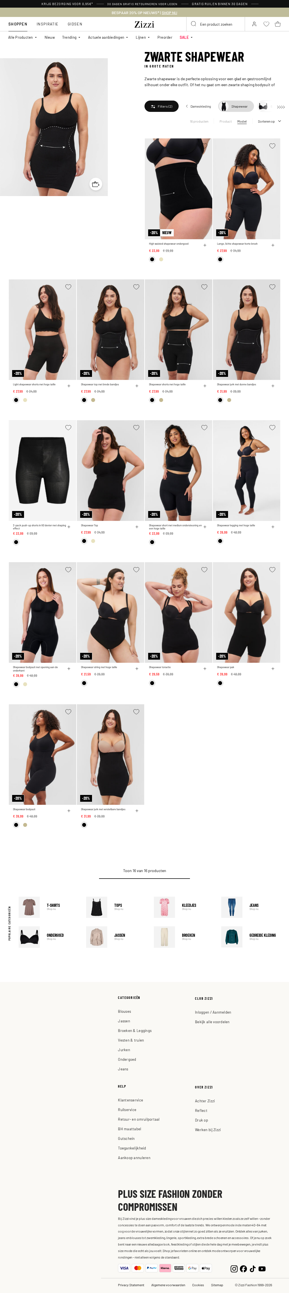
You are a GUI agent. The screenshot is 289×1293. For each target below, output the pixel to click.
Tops (115, 907)
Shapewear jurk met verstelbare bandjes (103, 809)
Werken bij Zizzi (208, 1129)
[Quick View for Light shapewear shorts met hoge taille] (69, 386)
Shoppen (17, 23)
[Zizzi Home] (144, 23)
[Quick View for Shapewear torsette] (205, 669)
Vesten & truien (131, 1040)
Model (242, 121)
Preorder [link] (164, 37)
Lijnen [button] (141, 37)
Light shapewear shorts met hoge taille (34, 384)
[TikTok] (252, 1268)
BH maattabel (129, 1128)
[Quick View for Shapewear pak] (273, 669)
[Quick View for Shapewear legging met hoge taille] (273, 527)
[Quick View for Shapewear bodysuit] (69, 811)
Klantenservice (130, 1100)
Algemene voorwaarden (168, 1285)
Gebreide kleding (251, 937)
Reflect (201, 1110)
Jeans (251, 907)
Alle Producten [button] (20, 37)
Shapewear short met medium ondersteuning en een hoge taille (175, 527)
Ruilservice (127, 1109)
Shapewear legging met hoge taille (236, 525)
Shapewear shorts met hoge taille (167, 384)
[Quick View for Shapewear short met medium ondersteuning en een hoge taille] (205, 527)
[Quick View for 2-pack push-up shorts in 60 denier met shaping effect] (69, 527)
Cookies (198, 1285)
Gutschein (126, 1138)
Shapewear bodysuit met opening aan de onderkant (35, 669)
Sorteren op (266, 121)
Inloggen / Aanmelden (213, 1012)
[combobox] (216, 24)
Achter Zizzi (205, 1100)
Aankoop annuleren (134, 1157)
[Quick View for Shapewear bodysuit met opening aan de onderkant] (69, 669)
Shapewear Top (89, 525)
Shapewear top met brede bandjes (100, 384)
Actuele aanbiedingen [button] (106, 37)
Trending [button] (69, 37)
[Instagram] (234, 1268)
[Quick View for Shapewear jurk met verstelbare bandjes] (137, 811)
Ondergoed (48, 937)
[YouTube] (262, 1268)
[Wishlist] (204, 145)
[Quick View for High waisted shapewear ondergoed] (205, 245)
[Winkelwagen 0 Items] (277, 24)
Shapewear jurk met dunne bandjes (236, 384)
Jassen (115, 937)
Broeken (183, 937)
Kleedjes (183, 907)
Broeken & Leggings (135, 1030)
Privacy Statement (131, 1285)
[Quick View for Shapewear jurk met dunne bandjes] (273, 386)
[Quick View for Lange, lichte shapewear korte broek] (273, 245)
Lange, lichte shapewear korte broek (237, 243)
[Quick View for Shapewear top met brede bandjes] (137, 386)
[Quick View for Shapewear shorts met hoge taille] (205, 386)
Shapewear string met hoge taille (99, 667)
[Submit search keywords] (194, 24)
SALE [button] (184, 37)
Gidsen (75, 23)
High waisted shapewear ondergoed (169, 243)
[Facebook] (243, 1268)
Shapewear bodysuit (24, 809)
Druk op (201, 1120)
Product (226, 121)
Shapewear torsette (160, 667)
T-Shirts (48, 907)
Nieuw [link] (50, 37)
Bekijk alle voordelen (212, 1021)
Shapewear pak (225, 667)
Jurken (124, 1049)
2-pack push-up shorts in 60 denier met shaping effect (39, 527)
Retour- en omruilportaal (138, 1119)
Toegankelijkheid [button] (132, 1148)
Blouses (124, 1011)
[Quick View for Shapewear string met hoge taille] (137, 669)
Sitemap (217, 1285)
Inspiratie (47, 23)
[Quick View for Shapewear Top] (137, 527)
